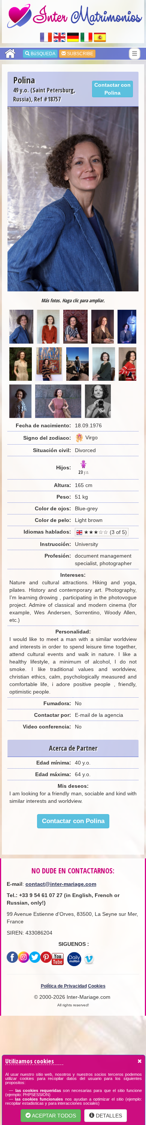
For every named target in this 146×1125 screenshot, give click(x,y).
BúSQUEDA (42, 53)
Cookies (97, 986)
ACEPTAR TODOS (53, 1116)
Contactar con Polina (112, 89)
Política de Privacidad (64, 986)
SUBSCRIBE (79, 53)
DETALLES (108, 1116)
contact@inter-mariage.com (60, 884)
